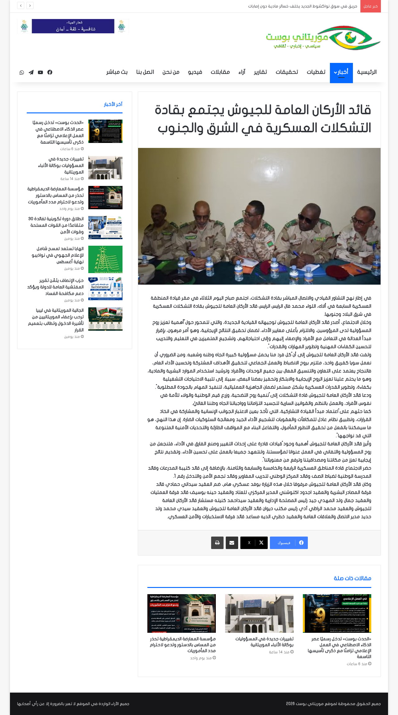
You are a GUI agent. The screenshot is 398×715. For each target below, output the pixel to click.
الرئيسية (367, 72)
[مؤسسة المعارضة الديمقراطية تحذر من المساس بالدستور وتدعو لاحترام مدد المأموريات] (181, 613)
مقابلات (220, 72)
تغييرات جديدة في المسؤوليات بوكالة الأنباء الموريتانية (61, 165)
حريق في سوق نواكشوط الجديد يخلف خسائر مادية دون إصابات (298, 6)
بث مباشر (116, 72)
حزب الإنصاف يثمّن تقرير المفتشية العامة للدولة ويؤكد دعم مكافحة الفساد (55, 287)
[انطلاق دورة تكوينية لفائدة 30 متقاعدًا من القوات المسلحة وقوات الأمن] (105, 227)
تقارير (260, 72)
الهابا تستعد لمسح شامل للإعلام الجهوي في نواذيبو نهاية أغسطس (58, 255)
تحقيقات (287, 72)
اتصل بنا (145, 72)
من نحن (171, 72)
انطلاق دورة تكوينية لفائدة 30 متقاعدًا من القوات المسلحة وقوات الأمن (56, 225)
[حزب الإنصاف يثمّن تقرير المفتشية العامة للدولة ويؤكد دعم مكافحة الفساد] (105, 289)
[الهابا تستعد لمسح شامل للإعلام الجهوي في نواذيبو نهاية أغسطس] (105, 259)
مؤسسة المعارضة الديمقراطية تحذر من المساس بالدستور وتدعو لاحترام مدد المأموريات (183, 645)
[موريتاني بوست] (323, 37)
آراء (241, 72)
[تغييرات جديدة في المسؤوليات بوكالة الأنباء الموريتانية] (259, 613)
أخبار (343, 72)
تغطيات (316, 72)
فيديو (195, 72)
